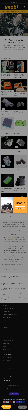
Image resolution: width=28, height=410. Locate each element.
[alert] (14, 205)
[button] (20, 208)
